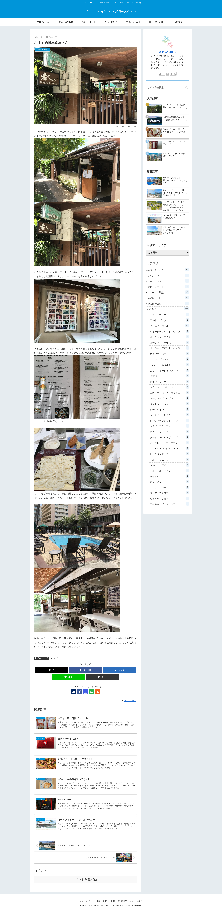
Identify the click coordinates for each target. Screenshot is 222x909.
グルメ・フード (42, 658)
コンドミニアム (136, 901)
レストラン (56, 658)
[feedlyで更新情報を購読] (91, 691)
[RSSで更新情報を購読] (97, 691)
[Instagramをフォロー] (85, 691)
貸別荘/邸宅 (122, 901)
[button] (102, 677)
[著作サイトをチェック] (73, 691)
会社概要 (96, 901)
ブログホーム (85, 901)
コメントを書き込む (85, 879)
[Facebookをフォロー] (79, 691)
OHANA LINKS (167, 51)
